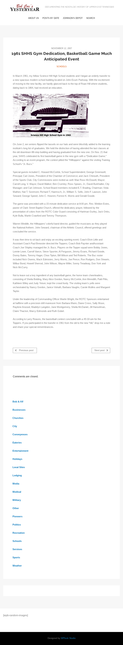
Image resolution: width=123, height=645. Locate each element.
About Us (33, 18)
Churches (17, 418)
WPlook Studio (68, 638)
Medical (16, 491)
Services (17, 549)
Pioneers (17, 516)
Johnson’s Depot (73, 18)
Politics (16, 524)
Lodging (17, 475)
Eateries (17, 442)
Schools (62, 66)
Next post (99, 350)
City (14, 426)
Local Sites (18, 467)
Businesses (18, 409)
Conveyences (20, 434)
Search (90, 18)
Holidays (17, 459)
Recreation (18, 532)
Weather (17, 565)
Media (15, 483)
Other (15, 508)
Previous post (25, 350)
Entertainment (20, 450)
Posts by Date (50, 18)
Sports (16, 557)
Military (16, 500)
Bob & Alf (17, 401)
